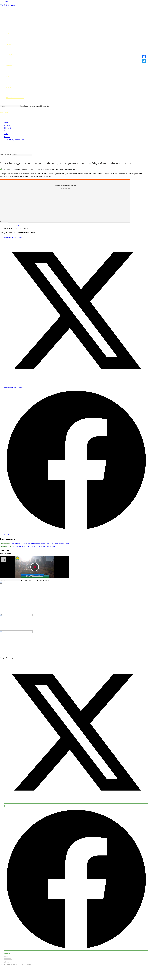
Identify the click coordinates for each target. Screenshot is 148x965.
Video (6, 134)
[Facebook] (144, 57)
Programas (7, 131)
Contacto (7, 137)
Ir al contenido (4, 1)
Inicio (6, 122)
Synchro (20, 226)
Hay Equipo (8, 128)
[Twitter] (144, 61)
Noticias (7, 125)
